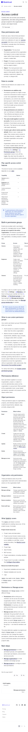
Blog (3, 711)
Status (3, 717)
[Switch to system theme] (19, 726)
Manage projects (9, 663)
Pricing (4, 709)
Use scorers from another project (11, 365)
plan (13, 171)
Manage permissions (10, 649)
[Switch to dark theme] (25, 726)
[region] (14, 190)
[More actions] (12, 27)
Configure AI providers (13, 562)
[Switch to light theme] (22, 726)
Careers (4, 714)
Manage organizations (10, 658)
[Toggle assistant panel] (26, 2)
